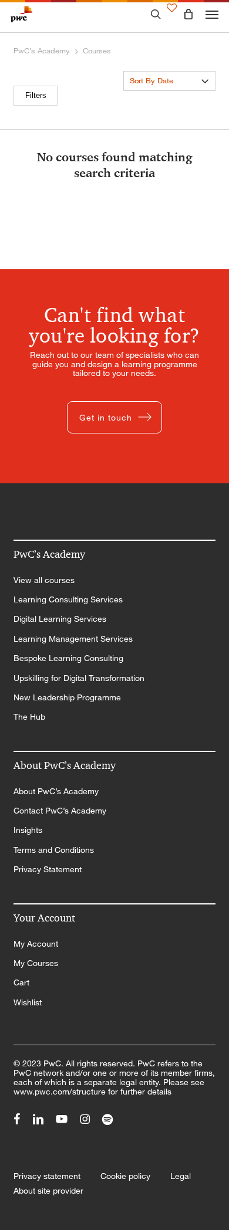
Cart (21, 982)
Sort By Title (150, 98)
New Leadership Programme (67, 697)
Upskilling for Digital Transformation (79, 678)
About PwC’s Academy (56, 791)
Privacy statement (47, 1176)
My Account (36, 943)
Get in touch (105, 417)
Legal (180, 1176)
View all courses (44, 580)
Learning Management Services (73, 638)
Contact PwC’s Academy (60, 810)
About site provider (48, 1190)
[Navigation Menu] (212, 14)
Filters (35, 95)
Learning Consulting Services (68, 599)
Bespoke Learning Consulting (68, 658)
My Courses (36, 963)
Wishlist (28, 1002)
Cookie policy (125, 1176)
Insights (28, 830)
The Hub (29, 716)
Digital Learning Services (60, 619)
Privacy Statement (48, 869)
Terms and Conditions (54, 850)
